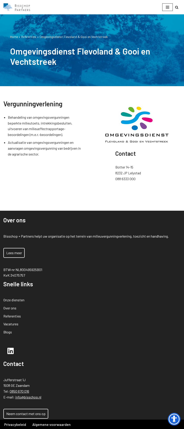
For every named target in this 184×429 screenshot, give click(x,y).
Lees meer (14, 253)
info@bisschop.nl (28, 397)
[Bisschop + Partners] (16, 7)
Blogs (7, 332)
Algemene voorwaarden (51, 424)
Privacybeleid (15, 424)
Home (14, 37)
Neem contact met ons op (26, 413)
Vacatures (10, 324)
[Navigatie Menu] (167, 7)
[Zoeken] (176, 7)
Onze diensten (13, 300)
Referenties (28, 37)
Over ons (9, 308)
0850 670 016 (19, 391)
